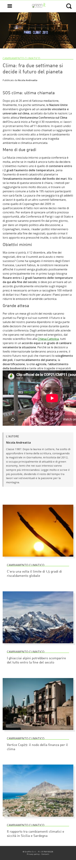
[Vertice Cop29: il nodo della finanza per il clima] (38, 731)
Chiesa (42, 339)
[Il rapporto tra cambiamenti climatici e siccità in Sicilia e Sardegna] (38, 818)
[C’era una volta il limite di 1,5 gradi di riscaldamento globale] (38, 558)
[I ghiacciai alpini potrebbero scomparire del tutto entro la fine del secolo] (38, 645)
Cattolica (53, 339)
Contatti (45, 854)
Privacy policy (33, 854)
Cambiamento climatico (21, 58)
